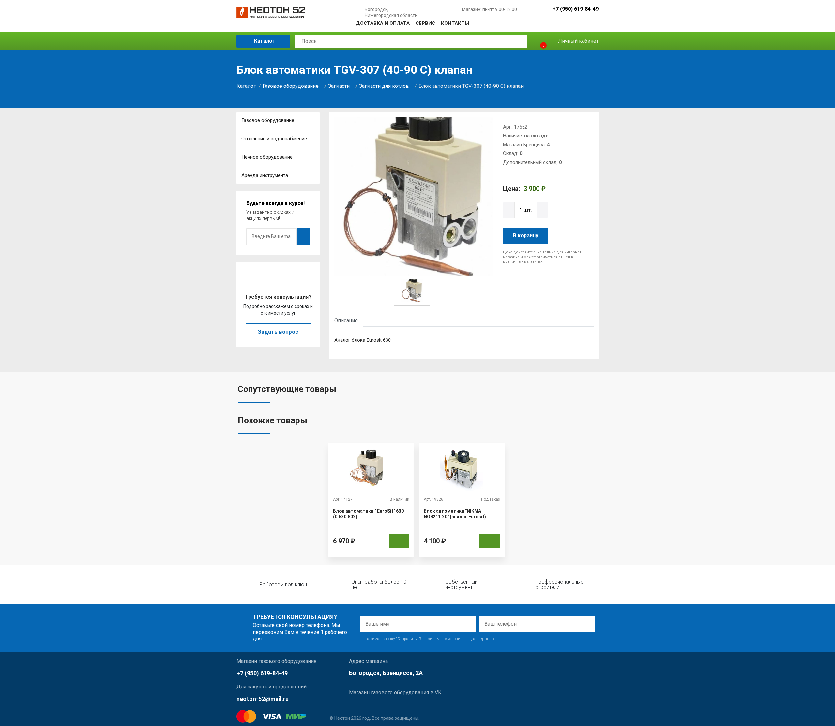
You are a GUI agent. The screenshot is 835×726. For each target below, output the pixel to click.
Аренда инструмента (264, 175)
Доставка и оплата (383, 23)
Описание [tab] (346, 320)
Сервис (425, 23)
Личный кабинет (578, 41)
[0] (538, 41)
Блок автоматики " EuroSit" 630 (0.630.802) (368, 513)
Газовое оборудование (291, 86)
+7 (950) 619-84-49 (576, 9)
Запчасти (339, 86)
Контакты (455, 23)
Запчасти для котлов (384, 86)
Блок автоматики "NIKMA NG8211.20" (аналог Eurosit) (455, 513)
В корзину (525, 235)
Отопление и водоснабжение (274, 139)
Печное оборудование (267, 157)
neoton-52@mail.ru (262, 698)
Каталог (264, 41)
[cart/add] (399, 541)
